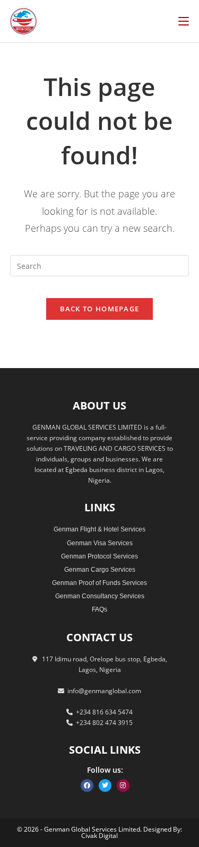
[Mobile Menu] (183, 21)
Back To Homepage (100, 308)
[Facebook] (87, 785)
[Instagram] (123, 785)
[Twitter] (105, 785)
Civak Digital (99, 835)
